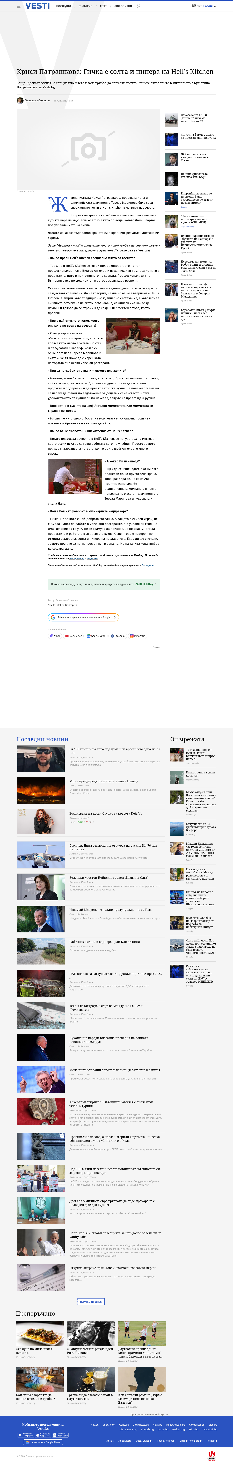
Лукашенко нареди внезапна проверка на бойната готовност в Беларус (108, 1040)
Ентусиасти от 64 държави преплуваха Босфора (201, 827)
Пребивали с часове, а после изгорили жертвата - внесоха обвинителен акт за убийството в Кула (114, 1139)
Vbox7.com (109, 1424)
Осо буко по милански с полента (34, 1350)
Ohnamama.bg (128, 1429)
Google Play (77, 558)
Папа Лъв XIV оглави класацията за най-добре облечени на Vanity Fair (115, 1235)
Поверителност (165, 1440)
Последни (63, 6)
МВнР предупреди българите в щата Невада (103, 781)
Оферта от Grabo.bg (79, 818)
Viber (57, 636)
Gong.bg (124, 1424)
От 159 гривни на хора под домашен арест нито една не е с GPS (115, 751)
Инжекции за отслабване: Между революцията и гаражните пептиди (200, 873)
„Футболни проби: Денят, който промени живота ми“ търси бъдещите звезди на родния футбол (139, 1352)
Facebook (120, 636)
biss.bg (184, 207)
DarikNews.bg (141, 1424)
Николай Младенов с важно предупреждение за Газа (110, 910)
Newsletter (76, 636)
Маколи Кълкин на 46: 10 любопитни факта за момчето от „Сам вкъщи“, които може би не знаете (200, 850)
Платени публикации (190, 1440)
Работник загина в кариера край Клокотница (104, 942)
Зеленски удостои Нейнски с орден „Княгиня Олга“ (108, 877)
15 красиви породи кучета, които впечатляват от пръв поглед (200, 754)
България (85, 6)
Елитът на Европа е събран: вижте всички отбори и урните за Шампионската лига (200, 898)
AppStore (92, 558)
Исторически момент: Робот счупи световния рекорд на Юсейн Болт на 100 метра (198, 266)
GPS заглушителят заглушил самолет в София (195, 157)
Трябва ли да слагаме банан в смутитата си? (90, 1397)
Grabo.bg (163, 1429)
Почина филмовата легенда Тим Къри (194, 175)
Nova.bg (157, 1424)
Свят (103, 6)
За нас (110, 1440)
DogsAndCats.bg (175, 1424)
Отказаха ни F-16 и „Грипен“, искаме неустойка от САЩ (194, 118)
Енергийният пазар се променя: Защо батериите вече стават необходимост (197, 198)
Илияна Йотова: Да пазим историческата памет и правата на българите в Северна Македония (196, 290)
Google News (98, 636)
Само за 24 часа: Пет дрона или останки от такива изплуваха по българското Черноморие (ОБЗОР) (201, 947)
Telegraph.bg (209, 1429)
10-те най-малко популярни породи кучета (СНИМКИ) (194, 219)
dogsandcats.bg (187, 226)
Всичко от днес (91, 1301)
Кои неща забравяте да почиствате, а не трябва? (35, 1397)
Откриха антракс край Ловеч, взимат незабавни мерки (112, 1268)
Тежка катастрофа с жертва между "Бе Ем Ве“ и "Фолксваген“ (106, 1008)
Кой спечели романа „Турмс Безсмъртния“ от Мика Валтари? (140, 1398)
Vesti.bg (37, 6)
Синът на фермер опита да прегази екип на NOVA (198, 136)
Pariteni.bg (178, 1429)
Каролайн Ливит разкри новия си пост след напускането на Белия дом (198, 314)
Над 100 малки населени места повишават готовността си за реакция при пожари (114, 1171)
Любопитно (123, 6)
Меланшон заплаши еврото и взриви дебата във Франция (114, 1070)
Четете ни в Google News (46, 1442)
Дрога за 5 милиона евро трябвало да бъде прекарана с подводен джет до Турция (112, 1203)
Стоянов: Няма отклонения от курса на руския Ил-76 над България (113, 847)
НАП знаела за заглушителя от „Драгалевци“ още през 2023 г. (115, 976)
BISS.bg (213, 1424)
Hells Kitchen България (63, 605)
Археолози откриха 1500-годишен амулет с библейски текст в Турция (111, 1104)
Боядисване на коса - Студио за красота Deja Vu (105, 813)
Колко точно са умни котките (200, 774)
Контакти (212, 1440)
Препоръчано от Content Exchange (147, 1414)
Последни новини (43, 739)
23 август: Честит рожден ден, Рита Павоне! (90, 1350)
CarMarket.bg (197, 1424)
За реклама (124, 1440)
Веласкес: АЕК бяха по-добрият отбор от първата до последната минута (200, 922)
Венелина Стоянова (37, 100)
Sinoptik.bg (147, 1429)
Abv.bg (95, 1424)
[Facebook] (217, 1445)
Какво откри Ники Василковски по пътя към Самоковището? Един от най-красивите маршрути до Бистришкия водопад (201, 801)
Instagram (148, 565)
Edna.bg (193, 1429)
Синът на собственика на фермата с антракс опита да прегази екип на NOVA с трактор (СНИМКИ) (199, 973)
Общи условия (144, 1440)
